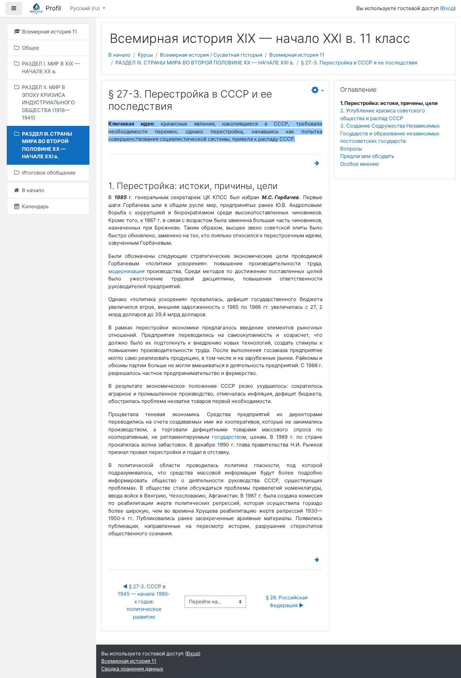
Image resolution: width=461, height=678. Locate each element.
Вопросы (351, 148)
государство (227, 437)
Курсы (145, 55)
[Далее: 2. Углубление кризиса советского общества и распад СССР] (318, 163)
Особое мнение (359, 164)
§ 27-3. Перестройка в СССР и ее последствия (359, 62)
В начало (119, 55)
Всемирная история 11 (296, 55)
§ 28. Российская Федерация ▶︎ (287, 601)
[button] (317, 90)
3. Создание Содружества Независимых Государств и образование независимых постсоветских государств (390, 133)
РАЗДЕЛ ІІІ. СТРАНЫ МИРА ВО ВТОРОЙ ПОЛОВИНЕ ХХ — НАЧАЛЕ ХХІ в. (204, 62)
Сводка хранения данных (132, 669)
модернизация (126, 271)
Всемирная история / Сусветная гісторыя (211, 55)
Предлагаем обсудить (367, 156)
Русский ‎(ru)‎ (85, 8)
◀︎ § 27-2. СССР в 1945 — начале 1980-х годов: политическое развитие (144, 601)
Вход (448, 8)
